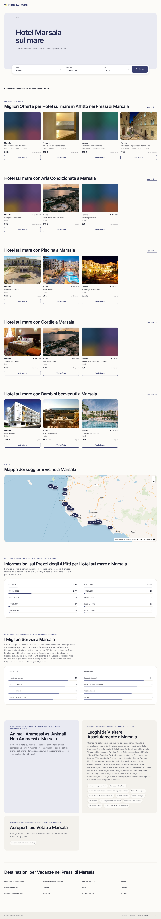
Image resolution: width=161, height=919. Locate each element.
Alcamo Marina (88, 893)
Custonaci (47, 893)
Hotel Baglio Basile (89, 218)
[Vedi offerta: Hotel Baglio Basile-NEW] (100, 270)
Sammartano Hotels (11, 361)
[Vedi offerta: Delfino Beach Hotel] (22, 270)
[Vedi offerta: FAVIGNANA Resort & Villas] (61, 198)
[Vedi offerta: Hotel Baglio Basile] (100, 198)
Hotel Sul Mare (17, 4)
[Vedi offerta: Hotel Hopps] (61, 270)
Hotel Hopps (48, 289)
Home (17, 18)
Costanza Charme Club (90, 433)
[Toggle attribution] (154, 539)
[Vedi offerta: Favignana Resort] (61, 342)
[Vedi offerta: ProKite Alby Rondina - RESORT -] (100, 342)
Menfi (123, 881)
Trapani (46, 887)
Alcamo (124, 893)
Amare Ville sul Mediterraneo (54, 146)
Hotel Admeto (9, 433)
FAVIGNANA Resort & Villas (53, 218)
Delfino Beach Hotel (11, 289)
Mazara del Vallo (88, 881)
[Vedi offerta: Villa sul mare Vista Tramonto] (22, 126)
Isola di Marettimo (11, 887)
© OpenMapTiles (129, 539)
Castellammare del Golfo (13, 893)
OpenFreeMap (119, 539)
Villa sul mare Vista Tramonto (15, 146)
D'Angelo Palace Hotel (12, 218)
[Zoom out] (153, 481)
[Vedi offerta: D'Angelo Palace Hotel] (22, 198)
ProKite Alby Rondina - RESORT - (94, 361)
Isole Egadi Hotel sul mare (53, 881)
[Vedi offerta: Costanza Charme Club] (100, 413)
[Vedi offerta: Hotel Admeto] (22, 413)
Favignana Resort (49, 361)
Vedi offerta (22, 157)
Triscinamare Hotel (50, 433)
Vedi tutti (152, 107)
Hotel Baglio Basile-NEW (91, 289)
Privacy (124, 915)
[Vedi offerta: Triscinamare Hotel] (61, 413)
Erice (84, 887)
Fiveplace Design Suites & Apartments (135, 146)
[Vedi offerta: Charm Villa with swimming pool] (100, 126)
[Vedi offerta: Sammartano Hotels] (22, 342)
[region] (80, 508)
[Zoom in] (153, 478)
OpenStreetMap (147, 539)
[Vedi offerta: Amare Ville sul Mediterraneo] (61, 126)
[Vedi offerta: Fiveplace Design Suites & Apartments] (138, 126)
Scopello (124, 887)
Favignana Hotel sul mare (14, 881)
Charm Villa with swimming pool (94, 146)
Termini (132, 915)
